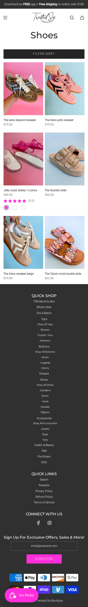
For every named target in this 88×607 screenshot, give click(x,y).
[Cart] (82, 17)
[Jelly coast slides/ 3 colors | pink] (6, 207)
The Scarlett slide (55, 190)
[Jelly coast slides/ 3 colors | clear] (14, 207)
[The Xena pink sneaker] (64, 88)
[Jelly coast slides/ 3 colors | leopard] (23, 207)
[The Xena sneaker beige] (23, 242)
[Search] (72, 17)
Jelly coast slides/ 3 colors (20, 190)
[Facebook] (38, 523)
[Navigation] (5, 17)
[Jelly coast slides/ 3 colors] (23, 159)
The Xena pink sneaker (59, 120)
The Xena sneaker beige (19, 273)
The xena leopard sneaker (20, 120)
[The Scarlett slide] (64, 159)
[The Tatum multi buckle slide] (64, 242)
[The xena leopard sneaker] (23, 88)
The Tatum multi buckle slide (63, 273)
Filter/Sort (44, 53)
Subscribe (44, 558)
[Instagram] (49, 523)
